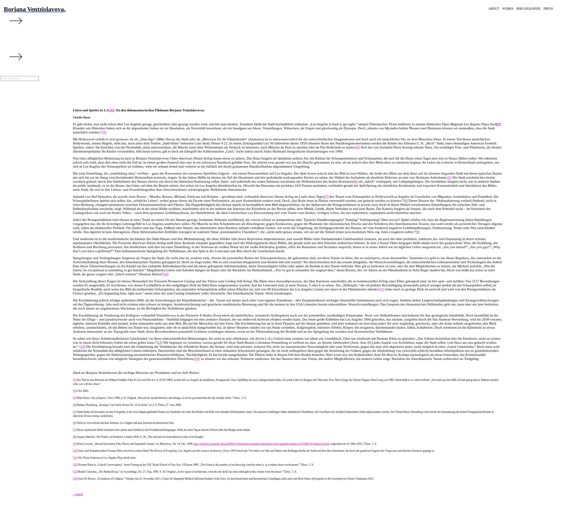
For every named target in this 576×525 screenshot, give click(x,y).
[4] (358, 147)
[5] (450, 177)
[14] (197, 359)
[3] (104, 132)
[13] (82, 346)
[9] (418, 232)
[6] (356, 181)
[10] (165, 274)
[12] (159, 342)
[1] (112, 110)
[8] (406, 200)
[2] (74, 391)
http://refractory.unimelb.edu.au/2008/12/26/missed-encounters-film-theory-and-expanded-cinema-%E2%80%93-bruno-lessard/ (261, 443)
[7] (326, 196)
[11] (381, 289)
